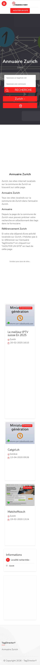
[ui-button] (20, 105)
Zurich (11, 566)
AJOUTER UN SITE (20, 10)
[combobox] (20, 78)
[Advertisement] (20, 149)
